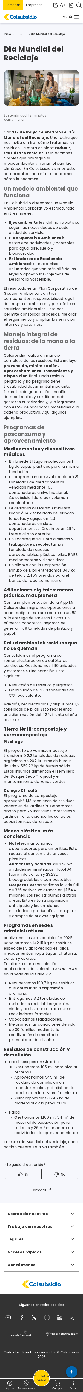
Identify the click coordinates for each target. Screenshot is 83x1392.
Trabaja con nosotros (29, 1226)
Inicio (7, 34)
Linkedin (60, 1317)
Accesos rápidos (24, 1252)
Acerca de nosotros (27, 1213)
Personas (13, 5)
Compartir (39, 1190)
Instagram (48, 1317)
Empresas (34, 5)
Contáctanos (21, 1265)
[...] (22, 34)
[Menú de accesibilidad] (63, 5)
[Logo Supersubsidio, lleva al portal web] (62, 1333)
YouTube (9, 1317)
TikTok (73, 1317)
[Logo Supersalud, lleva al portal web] (20, 1333)
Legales (15, 1239)
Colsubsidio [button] (41, 1378)
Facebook (22, 1317)
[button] (71, 16)
